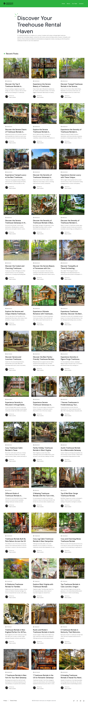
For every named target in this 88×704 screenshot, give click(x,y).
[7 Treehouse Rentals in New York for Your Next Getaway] (16, 659)
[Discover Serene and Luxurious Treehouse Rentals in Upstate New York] (16, 341)
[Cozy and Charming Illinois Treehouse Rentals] (71, 523)
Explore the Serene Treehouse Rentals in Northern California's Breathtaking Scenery (41, 133)
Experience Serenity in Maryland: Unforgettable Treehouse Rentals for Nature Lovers (14, 405)
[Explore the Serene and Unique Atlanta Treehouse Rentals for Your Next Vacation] (16, 295)
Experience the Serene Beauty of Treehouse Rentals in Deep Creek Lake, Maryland (43, 87)
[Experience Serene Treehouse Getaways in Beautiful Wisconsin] (44, 386)
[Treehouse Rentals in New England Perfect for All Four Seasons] (16, 614)
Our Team (74, 3)
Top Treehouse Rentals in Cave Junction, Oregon (70, 585)
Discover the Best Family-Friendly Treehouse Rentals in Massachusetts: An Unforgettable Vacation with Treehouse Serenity (44, 361)
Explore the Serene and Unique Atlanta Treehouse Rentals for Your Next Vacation (15, 314)
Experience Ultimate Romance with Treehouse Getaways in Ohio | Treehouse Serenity (43, 314)
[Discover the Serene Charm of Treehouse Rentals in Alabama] (16, 113)
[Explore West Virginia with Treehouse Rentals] (44, 568)
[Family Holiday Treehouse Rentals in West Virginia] (44, 432)
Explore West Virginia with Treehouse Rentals (43, 585)
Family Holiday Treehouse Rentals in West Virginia (43, 449)
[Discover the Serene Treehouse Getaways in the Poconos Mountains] (16, 204)
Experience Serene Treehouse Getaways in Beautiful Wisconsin (42, 404)
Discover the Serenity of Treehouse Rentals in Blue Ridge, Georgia (43, 222)
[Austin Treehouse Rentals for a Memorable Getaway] (71, 432)
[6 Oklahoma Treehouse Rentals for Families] (16, 568)
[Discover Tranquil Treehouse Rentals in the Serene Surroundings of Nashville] (71, 68)
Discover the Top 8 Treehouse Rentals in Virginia (13, 86)
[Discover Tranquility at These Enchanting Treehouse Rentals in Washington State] (71, 250)
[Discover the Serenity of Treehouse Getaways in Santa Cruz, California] (44, 159)
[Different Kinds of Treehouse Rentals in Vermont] (16, 477)
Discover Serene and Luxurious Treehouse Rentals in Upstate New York (16, 359)
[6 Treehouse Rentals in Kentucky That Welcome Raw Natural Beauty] (71, 614)
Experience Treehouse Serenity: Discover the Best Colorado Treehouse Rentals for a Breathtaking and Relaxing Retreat (71, 316)
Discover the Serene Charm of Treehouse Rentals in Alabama (15, 131)
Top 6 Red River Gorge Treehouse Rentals (69, 494)
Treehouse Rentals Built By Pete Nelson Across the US (15, 540)
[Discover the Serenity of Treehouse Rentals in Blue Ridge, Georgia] (44, 204)
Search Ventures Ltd (41, 700)
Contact (81, 3)
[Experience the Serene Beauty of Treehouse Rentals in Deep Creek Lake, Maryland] (44, 68)
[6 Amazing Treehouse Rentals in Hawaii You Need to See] (71, 659)
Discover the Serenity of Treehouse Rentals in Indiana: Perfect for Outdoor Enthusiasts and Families (71, 224)
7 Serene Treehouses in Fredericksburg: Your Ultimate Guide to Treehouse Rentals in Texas (71, 405)
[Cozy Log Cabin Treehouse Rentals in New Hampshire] (44, 523)
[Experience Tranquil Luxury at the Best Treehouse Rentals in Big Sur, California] (16, 159)
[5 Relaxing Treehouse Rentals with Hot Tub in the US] (44, 477)
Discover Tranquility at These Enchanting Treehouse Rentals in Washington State (69, 269)
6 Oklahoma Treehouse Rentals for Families (14, 585)
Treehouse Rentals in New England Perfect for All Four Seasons (15, 632)
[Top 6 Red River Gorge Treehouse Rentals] (71, 477)
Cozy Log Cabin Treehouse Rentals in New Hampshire (43, 540)
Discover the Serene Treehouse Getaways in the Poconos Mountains (15, 222)
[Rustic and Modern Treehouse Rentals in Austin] (44, 614)
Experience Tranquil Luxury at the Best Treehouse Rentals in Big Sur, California (15, 177)
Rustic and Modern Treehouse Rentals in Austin (43, 631)
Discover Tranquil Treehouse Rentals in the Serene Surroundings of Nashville (72, 86)
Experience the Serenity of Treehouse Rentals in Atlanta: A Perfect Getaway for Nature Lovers (71, 133)
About (68, 3)
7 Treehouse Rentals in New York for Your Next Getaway (15, 676)
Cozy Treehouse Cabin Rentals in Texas (14, 449)
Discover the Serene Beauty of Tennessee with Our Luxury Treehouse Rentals (44, 268)
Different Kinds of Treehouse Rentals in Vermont (13, 495)
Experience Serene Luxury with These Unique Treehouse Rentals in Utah (71, 177)
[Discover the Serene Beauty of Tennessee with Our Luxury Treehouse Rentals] (44, 250)
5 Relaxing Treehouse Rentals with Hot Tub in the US (43, 495)
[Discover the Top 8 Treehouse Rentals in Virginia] (16, 68)
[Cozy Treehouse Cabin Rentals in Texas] (16, 432)
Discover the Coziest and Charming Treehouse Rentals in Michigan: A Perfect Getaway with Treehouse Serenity (14, 270)
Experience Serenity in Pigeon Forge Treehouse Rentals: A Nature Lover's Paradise (70, 360)
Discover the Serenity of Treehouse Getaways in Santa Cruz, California (42, 177)
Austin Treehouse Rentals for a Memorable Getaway (71, 449)
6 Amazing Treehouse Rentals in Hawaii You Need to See (71, 677)
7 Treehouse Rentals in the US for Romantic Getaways (43, 676)
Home (63, 3)
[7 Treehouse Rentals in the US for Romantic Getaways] (44, 659)
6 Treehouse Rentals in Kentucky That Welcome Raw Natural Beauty (70, 632)
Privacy (5, 700)
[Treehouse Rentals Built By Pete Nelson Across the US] (16, 523)
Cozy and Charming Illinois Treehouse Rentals (71, 540)
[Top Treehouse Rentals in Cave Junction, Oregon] (71, 568)
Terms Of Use (13, 700)
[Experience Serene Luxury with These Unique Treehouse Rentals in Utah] (71, 159)
